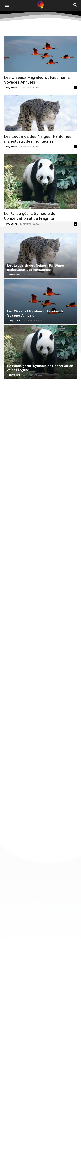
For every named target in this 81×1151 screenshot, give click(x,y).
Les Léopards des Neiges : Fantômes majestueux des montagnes (37, 139)
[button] (6, 5)
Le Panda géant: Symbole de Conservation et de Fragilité (29, 216)
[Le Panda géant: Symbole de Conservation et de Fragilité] (40, 181)
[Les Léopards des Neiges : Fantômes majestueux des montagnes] (40, 113)
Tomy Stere (10, 87)
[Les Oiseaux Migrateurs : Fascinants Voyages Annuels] (40, 54)
